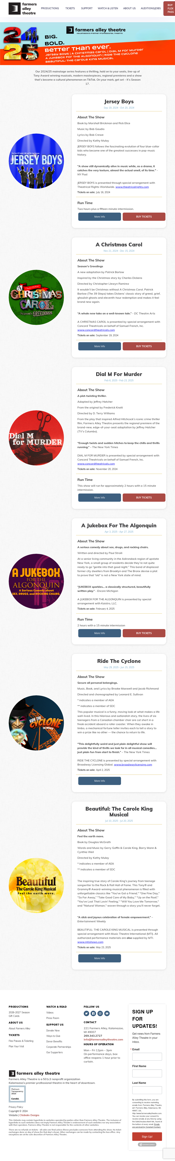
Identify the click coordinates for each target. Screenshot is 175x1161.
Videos (49, 1012)
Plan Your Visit (16, 1046)
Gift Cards (14, 1016)
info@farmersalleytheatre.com (103, 1039)
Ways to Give (53, 1036)
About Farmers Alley (19, 1028)
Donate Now (53, 1030)
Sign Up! (147, 1136)
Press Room (52, 1018)
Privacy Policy (16, 1107)
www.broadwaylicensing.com (133, 764)
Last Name (139, 1082)
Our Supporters (54, 1052)
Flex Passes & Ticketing (21, 1040)
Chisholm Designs (29, 1115)
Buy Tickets (144, 216)
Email (135, 1049)
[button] (50, 8)
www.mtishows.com (90, 942)
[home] (23, 8)
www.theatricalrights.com (132, 187)
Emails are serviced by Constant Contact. (146, 1125)
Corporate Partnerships (58, 1046)
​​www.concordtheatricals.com (96, 330)
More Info (99, 216)
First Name (139, 1066)
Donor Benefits (54, 1041)
